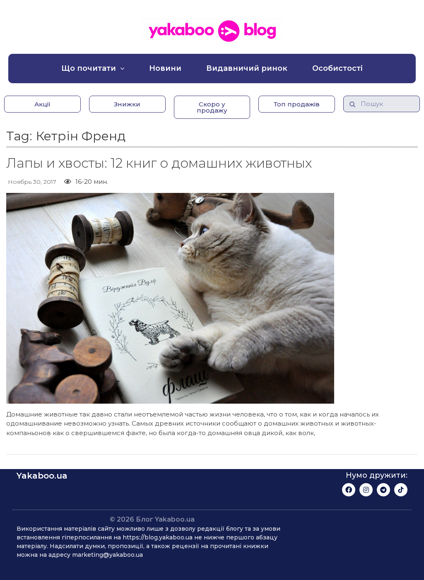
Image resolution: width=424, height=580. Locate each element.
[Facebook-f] (348, 489)
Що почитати (88, 68)
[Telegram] (383, 489)
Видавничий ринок (246, 68)
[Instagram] (366, 489)
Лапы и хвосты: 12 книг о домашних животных (159, 163)
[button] (42, 104)
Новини (165, 68)
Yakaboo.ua (42, 476)
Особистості (337, 68)
